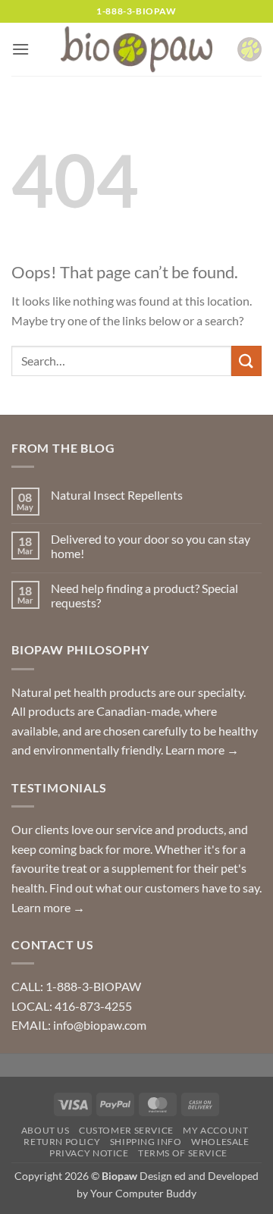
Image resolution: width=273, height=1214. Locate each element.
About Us (45, 1130)
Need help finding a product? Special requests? (144, 595)
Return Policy (62, 1141)
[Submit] (246, 360)
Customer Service (126, 1130)
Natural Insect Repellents (117, 495)
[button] (20, 48)
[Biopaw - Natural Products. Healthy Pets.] (136, 49)
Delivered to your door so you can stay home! (150, 546)
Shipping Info (146, 1141)
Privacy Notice (89, 1153)
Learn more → (202, 749)
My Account (215, 1130)
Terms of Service (183, 1153)
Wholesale (220, 1141)
